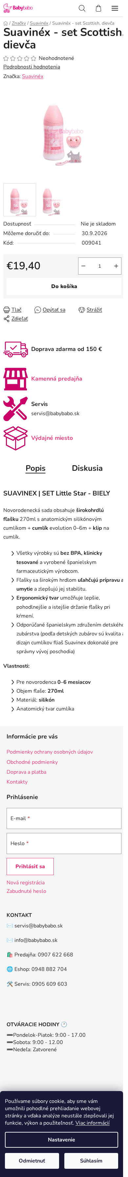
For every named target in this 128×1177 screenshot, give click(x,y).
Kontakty (17, 782)
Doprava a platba (26, 772)
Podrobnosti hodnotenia (31, 66)
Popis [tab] (36, 468)
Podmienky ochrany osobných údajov (50, 752)
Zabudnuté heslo (26, 891)
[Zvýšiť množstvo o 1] (116, 266)
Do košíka (64, 286)
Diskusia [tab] (87, 468)
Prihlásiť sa (30, 866)
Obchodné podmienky (32, 762)
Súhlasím (91, 1160)
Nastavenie (61, 1139)
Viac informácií (92, 1123)
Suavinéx (32, 76)
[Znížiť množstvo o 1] (83, 266)
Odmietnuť (32, 1160)
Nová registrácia (26, 882)
